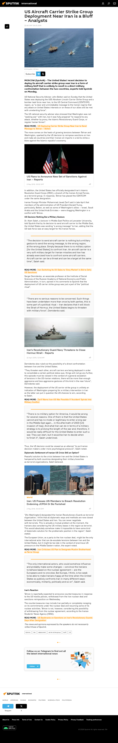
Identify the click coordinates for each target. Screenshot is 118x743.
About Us (5, 720)
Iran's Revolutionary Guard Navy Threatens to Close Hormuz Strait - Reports (56, 351)
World (29, 497)
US (70, 632)
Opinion (27, 632)
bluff (64, 632)
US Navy (35, 69)
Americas (14, 700)
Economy (32, 700)
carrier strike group (55, 632)
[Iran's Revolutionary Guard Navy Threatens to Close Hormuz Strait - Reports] (59, 332)
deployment (42, 632)
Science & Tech (54, 700)
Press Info (15, 720)
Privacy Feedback (77, 720)
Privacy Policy (63, 720)
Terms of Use (27, 720)
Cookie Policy (50, 720)
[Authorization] (103, 3)
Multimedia (67, 700)
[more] (90, 184)
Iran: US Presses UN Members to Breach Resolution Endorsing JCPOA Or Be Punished (56, 502)
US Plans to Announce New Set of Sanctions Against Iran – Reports (57, 178)
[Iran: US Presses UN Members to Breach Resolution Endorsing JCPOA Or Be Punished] (59, 480)
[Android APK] (9, 728)
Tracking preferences (94, 720)
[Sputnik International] (11, 5)
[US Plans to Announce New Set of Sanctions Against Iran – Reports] (59, 159)
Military (42, 700)
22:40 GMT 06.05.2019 (32, 25)
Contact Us (39, 720)
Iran (34, 632)
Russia (23, 700)
